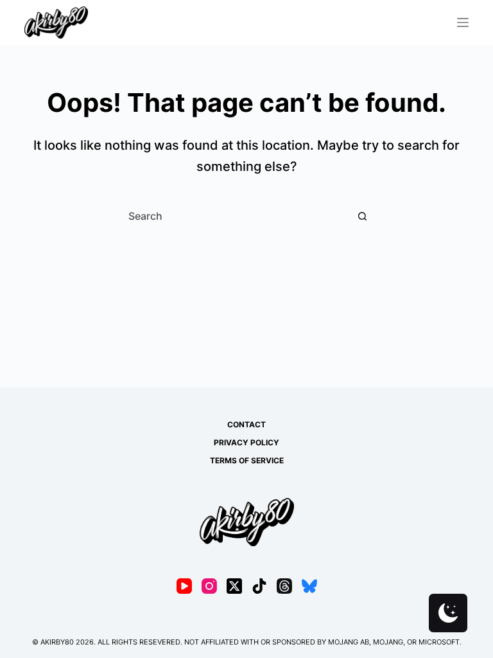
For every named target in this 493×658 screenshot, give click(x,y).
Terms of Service (247, 460)
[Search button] (362, 216)
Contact (246, 424)
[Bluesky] (309, 586)
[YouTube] (184, 586)
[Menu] (463, 22)
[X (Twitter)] (234, 586)
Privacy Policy (246, 442)
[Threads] (284, 586)
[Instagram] (209, 586)
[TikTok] (259, 586)
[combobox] (234, 216)
